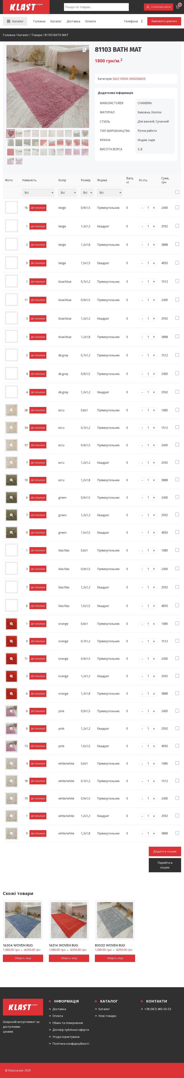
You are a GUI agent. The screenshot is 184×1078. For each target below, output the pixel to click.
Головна (39, 21)
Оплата (57, 1016)
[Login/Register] (158, 7)
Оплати (90, 21)
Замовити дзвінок (164, 21)
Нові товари (107, 1016)
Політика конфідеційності (70, 1044)
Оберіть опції (23, 958)
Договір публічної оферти (70, 1030)
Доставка (73, 21)
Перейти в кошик (165, 865)
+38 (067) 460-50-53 (157, 1009)
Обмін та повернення (67, 1023)
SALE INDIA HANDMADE (129, 79)
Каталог (56, 21)
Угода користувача (65, 1037)
